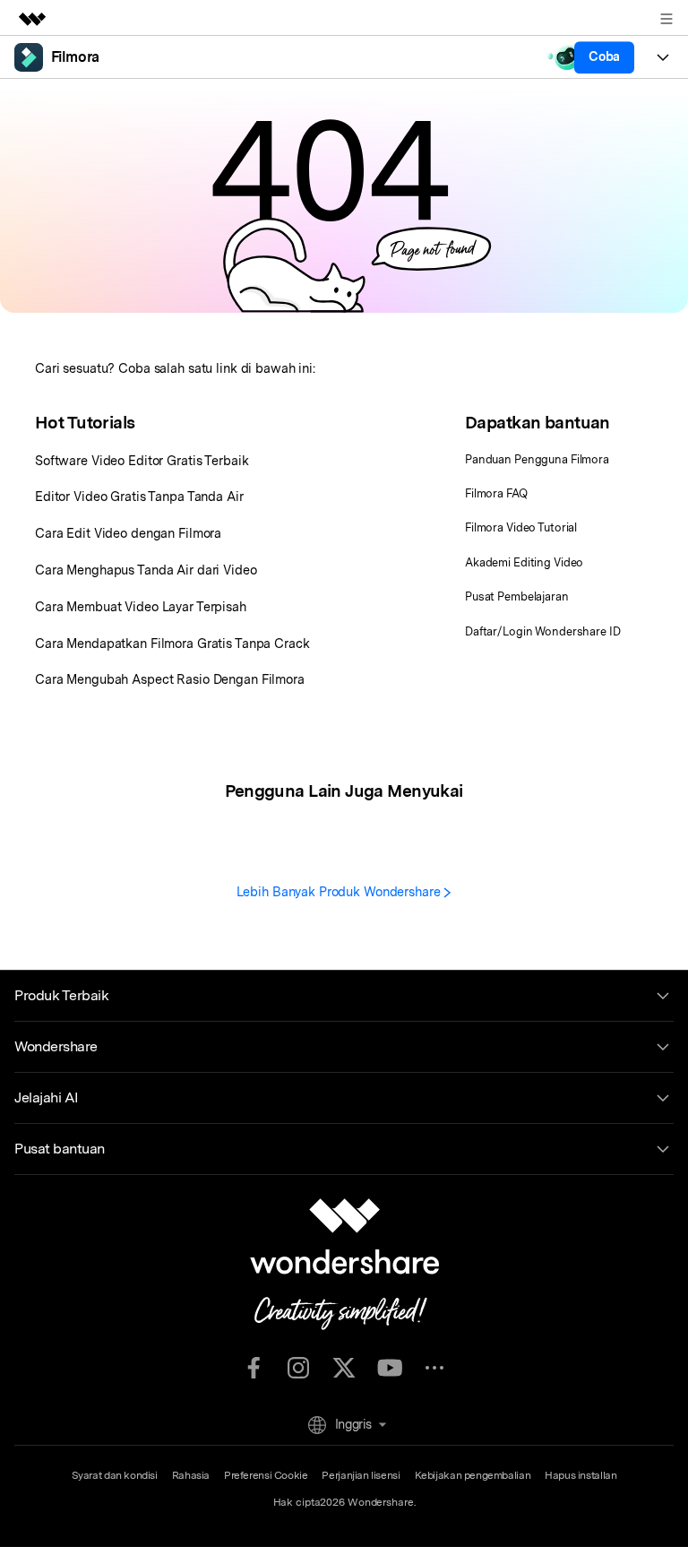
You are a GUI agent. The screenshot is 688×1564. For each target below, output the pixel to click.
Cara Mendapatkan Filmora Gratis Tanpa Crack (172, 643)
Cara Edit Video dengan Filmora (128, 532)
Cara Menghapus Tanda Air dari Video (146, 569)
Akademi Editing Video (524, 562)
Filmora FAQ (496, 493)
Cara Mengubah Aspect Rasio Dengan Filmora (170, 679)
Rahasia (191, 1475)
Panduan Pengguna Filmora (537, 459)
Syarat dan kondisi (115, 1475)
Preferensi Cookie (265, 1475)
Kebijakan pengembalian (473, 1475)
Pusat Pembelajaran (517, 596)
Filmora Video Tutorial (521, 527)
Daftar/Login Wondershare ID (543, 631)
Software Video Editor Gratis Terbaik (141, 460)
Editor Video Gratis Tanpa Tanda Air (139, 496)
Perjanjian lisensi (361, 1475)
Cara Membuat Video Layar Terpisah (140, 606)
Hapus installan (580, 1475)
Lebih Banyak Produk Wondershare (340, 891)
